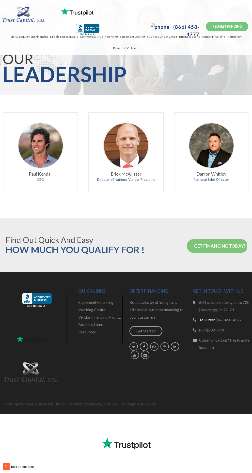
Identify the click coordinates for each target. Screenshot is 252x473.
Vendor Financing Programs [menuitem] (100, 317)
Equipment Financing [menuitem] (95, 302)
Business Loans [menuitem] (189, 36)
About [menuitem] (135, 48)
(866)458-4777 (229, 319)
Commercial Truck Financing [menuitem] (99, 36)
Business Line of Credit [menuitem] (162, 36)
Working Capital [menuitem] (92, 309)
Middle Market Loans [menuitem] (64, 36)
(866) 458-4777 (185, 30)
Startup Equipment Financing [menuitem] (29, 36)
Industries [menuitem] (233, 36)
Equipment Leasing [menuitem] (132, 36)
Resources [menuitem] (120, 48)
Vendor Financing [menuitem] (213, 36)
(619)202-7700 (212, 329)
